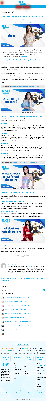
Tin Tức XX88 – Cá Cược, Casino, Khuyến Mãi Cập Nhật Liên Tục (17, 11)
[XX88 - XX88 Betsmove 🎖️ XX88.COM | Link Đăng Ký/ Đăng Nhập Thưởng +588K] (23, 3)
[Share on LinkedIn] (28, 256)
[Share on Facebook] (20, 256)
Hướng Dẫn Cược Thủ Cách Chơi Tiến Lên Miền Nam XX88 (16, 305)
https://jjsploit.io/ (41, 365)
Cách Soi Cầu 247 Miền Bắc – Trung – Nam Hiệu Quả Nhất (16, 333)
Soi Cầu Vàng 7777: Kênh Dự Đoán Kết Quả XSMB (14, 317)
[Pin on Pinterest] (26, 256)
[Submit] (44, 290)
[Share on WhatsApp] (18, 256)
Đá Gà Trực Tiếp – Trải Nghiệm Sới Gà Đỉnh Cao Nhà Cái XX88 (17, 321)
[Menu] (2, 3)
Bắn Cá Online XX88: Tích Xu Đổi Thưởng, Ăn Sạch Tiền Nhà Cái (17, 313)
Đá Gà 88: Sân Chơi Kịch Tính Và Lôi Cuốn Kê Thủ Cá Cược (16, 309)
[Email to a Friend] (24, 256)
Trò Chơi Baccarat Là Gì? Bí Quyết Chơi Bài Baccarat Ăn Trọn (17, 297)
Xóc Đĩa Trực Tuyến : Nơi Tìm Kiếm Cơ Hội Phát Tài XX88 (16, 301)
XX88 (2, 11)
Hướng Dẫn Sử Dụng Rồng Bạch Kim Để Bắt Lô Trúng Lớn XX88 (17, 329)
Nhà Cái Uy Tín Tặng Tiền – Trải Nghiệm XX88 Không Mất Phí (17, 325)
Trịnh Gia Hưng (29, 22)
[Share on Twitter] (22, 256)
